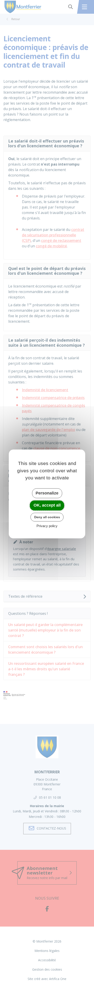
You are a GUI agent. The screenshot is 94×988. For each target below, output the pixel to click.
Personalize (47, 493)
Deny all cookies (47, 517)
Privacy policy (47, 526)
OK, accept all (47, 505)
